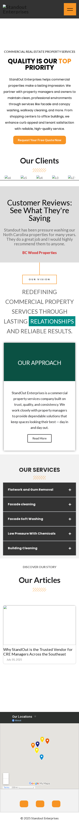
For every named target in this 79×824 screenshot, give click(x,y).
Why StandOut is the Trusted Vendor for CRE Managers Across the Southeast (38, 651)
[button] (4, 177)
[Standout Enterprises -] (20, 9)
